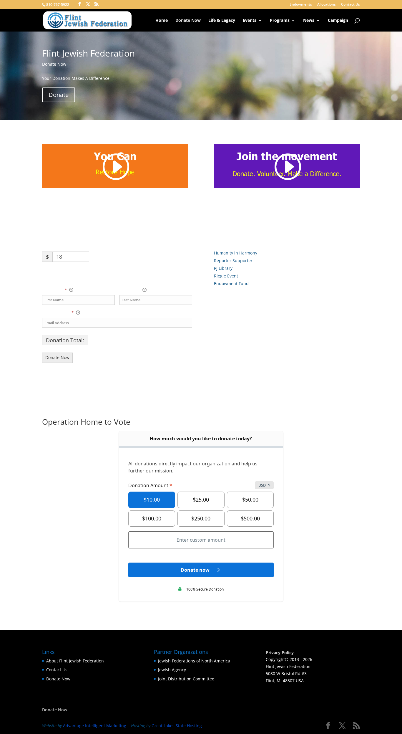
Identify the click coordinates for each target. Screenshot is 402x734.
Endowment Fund (231, 283)
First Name (54, 290)
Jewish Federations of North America (194, 661)
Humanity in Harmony (235, 253)
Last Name (130, 290)
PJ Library (223, 268)
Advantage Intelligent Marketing (94, 725)
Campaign (338, 20)
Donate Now (188, 20)
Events (249, 20)
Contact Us (350, 5)
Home (161, 20)
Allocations (326, 5)
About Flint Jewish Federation (75, 661)
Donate (59, 95)
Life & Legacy (221, 20)
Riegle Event (226, 276)
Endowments (301, 5)
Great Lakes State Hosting (177, 725)
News (308, 20)
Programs (280, 20)
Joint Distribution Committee (186, 679)
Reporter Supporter (233, 260)
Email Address (58, 312)
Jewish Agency (172, 669)
